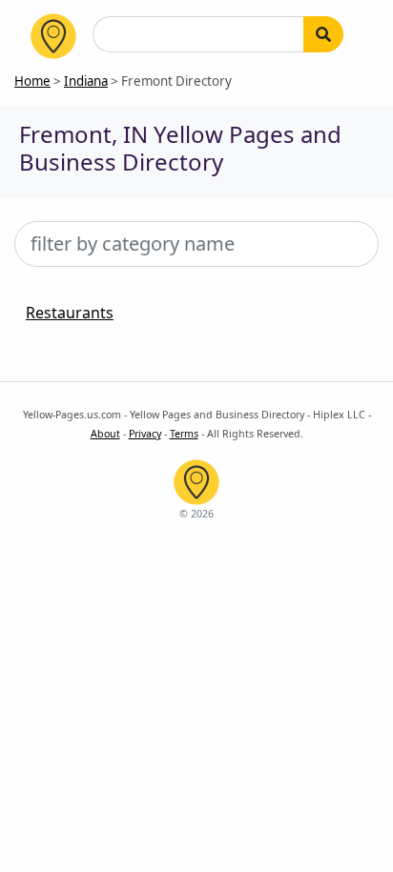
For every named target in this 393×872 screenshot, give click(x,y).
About (105, 433)
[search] (323, 34)
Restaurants (70, 312)
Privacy (145, 433)
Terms (184, 433)
